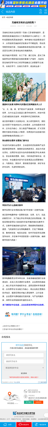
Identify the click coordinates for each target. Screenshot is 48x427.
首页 (40, 13)
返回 (2, 11)
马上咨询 (17, 382)
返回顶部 (43, 382)
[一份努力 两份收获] (24, 4)
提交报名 (24, 373)
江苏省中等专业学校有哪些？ (13, 329)
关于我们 (28, 402)
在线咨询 (38, 402)
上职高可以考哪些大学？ (11, 326)
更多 (45, 13)
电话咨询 (42, 424)
